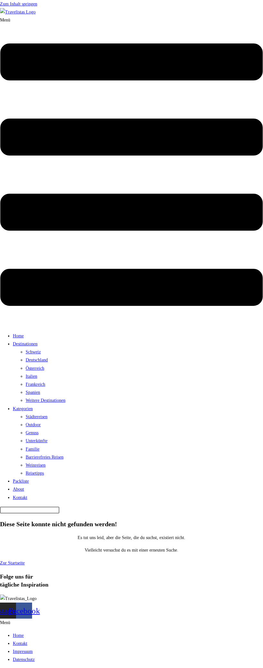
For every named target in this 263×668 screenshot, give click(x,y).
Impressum (23, 651)
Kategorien (23, 408)
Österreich (35, 368)
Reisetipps (35, 473)
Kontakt (20, 497)
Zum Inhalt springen (18, 4)
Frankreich (35, 384)
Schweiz (33, 352)
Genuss (32, 432)
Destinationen (25, 344)
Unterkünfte (36, 440)
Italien (31, 376)
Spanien (33, 392)
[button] (131, 171)
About (18, 489)
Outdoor (33, 424)
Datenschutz (24, 659)
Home (18, 336)
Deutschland (37, 360)
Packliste (21, 481)
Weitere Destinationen (45, 400)
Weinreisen (36, 465)
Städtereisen (36, 416)
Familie (32, 449)
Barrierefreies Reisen (45, 457)
